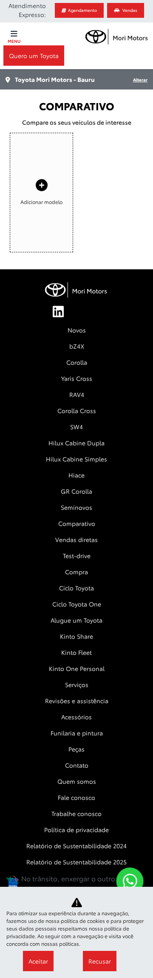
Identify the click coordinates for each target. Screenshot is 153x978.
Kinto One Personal (77, 668)
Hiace (76, 475)
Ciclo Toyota (76, 588)
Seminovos (76, 507)
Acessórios (76, 717)
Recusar (99, 961)
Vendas (129, 10)
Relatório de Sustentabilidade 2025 (76, 862)
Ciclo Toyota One (76, 604)
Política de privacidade (76, 829)
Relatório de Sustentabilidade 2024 (76, 845)
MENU (14, 41)
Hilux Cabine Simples (76, 459)
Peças (76, 749)
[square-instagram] (97, 312)
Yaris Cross (76, 378)
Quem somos (76, 781)
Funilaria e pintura (77, 733)
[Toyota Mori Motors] (117, 35)
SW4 (76, 426)
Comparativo (76, 523)
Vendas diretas (76, 539)
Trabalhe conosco (76, 813)
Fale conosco (76, 797)
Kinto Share (76, 636)
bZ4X (76, 346)
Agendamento (82, 10)
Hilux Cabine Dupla (76, 443)
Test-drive (77, 555)
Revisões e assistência (76, 700)
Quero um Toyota (34, 55)
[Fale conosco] (129, 881)
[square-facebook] (76, 312)
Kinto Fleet (76, 652)
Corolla (76, 362)
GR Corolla (76, 491)
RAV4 (76, 394)
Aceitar (38, 961)
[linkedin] (56, 312)
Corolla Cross (76, 410)
